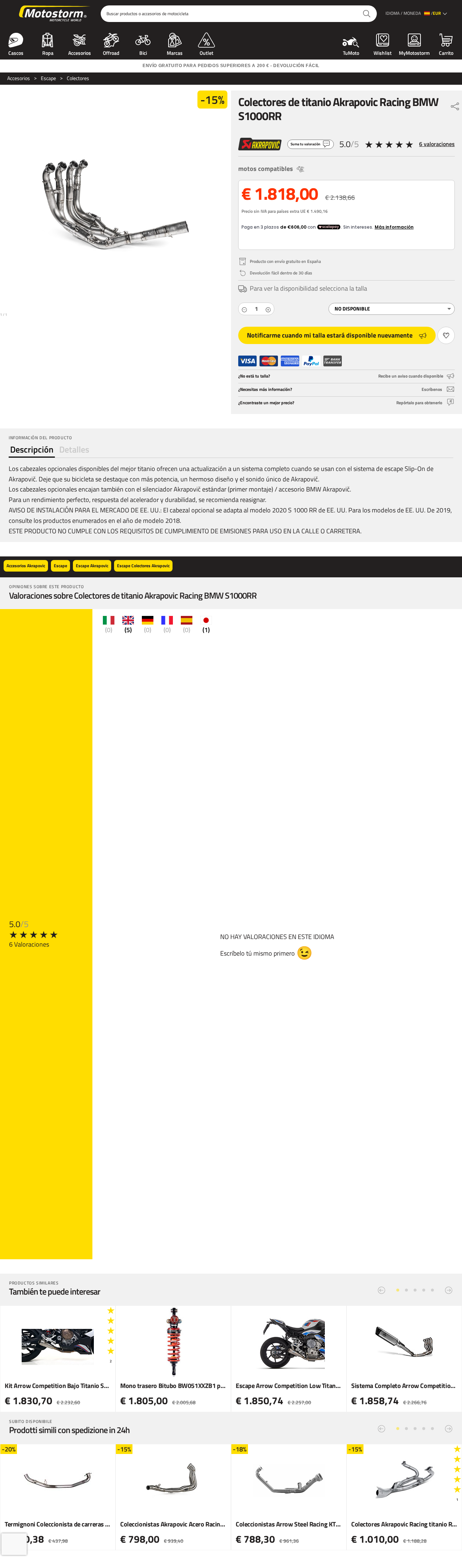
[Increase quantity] (268, 309)
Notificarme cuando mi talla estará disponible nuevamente (330, 335)
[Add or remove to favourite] (446, 335)
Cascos (15, 52)
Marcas (175, 52)
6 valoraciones (437, 144)
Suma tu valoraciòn (306, 144)
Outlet (206, 52)
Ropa (47, 52)
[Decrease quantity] (244, 309)
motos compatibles (265, 168)
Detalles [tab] (74, 449)
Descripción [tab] (31, 449)
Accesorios (79, 52)
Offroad (111, 52)
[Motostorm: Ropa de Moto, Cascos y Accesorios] (55, 14)
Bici (143, 52)
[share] (455, 104)
